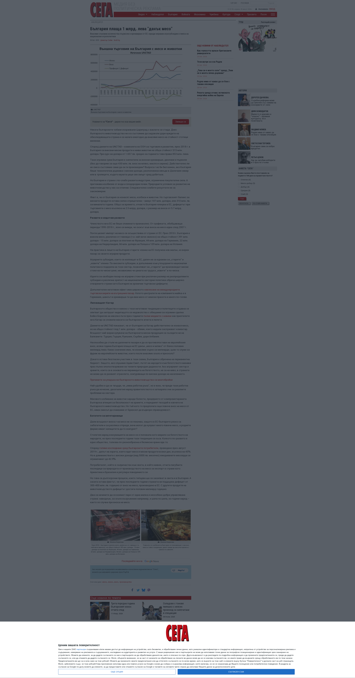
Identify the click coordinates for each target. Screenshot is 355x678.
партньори (81, 649)
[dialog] (177, 650)
